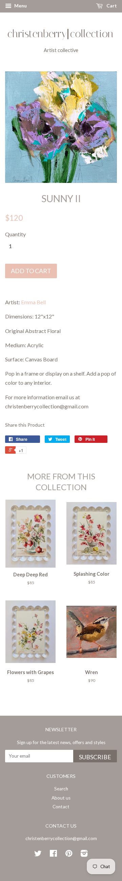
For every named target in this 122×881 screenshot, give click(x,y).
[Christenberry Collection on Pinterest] (69, 854)
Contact (61, 806)
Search (61, 788)
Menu (20, 5)
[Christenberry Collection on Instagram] (84, 854)
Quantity (15, 234)
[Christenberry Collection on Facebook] (53, 854)
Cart (111, 5)
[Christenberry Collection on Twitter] (38, 854)
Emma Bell (33, 302)
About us (61, 798)
